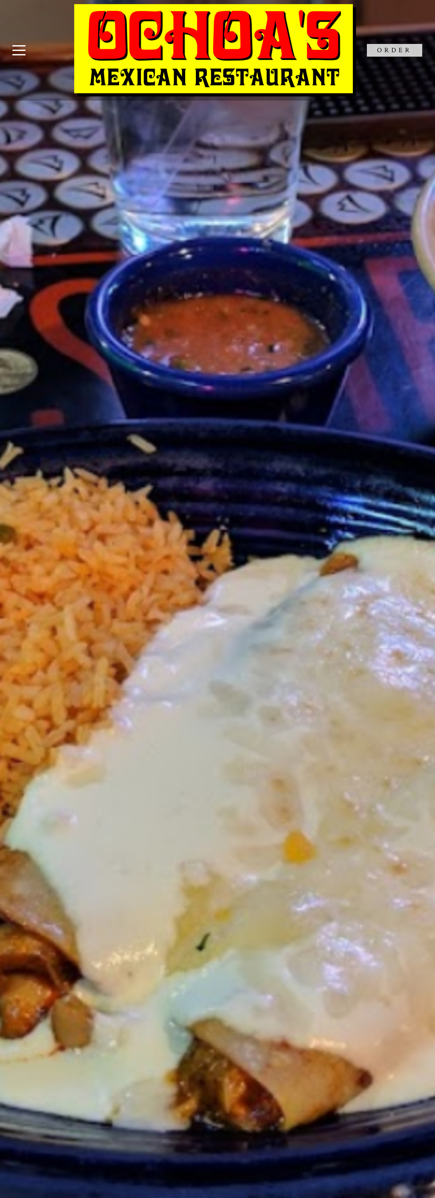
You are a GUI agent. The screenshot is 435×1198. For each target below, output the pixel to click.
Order (394, 50)
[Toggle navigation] (19, 50)
